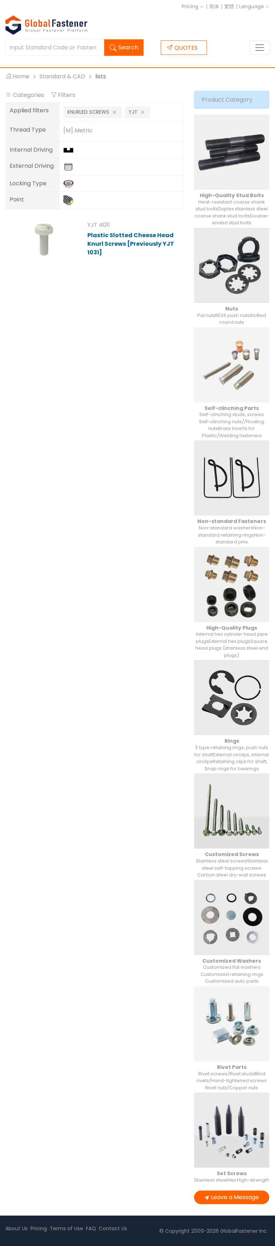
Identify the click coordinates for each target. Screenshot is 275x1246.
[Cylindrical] (70, 166)
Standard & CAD (62, 76)
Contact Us (113, 1228)
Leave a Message (235, 1197)
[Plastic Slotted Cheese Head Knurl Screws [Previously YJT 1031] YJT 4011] (44, 240)
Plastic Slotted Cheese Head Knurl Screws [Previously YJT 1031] (130, 243)
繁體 (229, 6)
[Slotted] (70, 150)
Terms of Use (66, 1228)
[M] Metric (78, 130)
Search (128, 47)
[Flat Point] (70, 200)
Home (21, 76)
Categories (28, 95)
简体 (214, 6)
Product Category (227, 100)
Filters (66, 95)
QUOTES (186, 48)
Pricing (191, 6)
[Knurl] (70, 183)
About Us (16, 1228)
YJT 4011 (98, 225)
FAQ (91, 1228)
